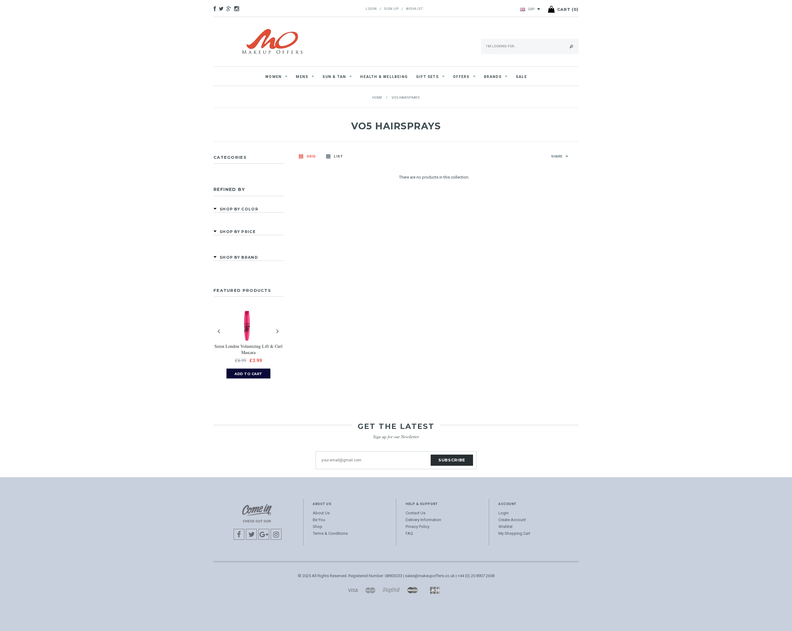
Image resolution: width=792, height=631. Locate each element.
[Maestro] (412, 590)
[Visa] (352, 590)
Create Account (512, 519)
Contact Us (415, 513)
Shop (317, 526)
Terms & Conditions (330, 533)
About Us (321, 513)
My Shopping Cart (514, 533)
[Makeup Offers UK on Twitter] (222, 9)
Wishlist (414, 9)
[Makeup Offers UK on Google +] (230, 9)
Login (371, 9)
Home (377, 98)
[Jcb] (435, 590)
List (338, 156)
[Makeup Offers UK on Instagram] (238, 9)
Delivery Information (423, 519)
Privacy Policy (417, 526)
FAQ (409, 533)
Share (556, 156)
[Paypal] (391, 590)
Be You (319, 519)
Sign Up (391, 9)
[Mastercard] (370, 590)
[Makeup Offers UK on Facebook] (216, 9)
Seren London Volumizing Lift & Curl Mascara (248, 349)
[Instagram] (256, 513)
